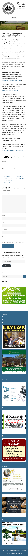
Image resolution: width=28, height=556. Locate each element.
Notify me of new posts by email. (14, 242)
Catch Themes (18, 553)
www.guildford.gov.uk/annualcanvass (12, 150)
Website (4, 229)
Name (4, 215)
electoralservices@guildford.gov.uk (11, 80)
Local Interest (15, 168)
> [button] (24, 295)
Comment (5, 194)
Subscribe (6, 265)
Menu (14, 17)
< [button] (4, 295)
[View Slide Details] (14, 295)
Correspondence (7, 168)
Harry (13, 36)
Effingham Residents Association (21, 4)
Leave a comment (20, 36)
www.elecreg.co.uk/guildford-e (10, 90)
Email (4, 222)
